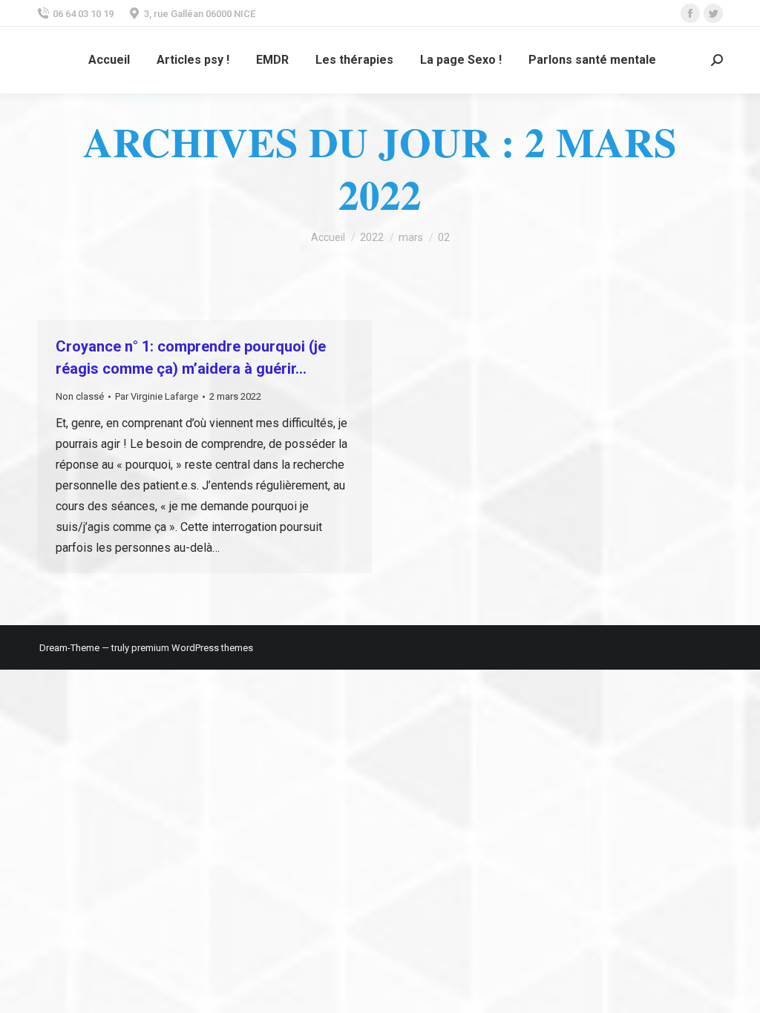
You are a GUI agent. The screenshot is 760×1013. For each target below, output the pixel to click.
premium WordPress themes (192, 647)
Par (156, 396)
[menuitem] (109, 60)
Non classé (80, 396)
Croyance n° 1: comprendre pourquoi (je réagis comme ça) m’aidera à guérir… (191, 357)
